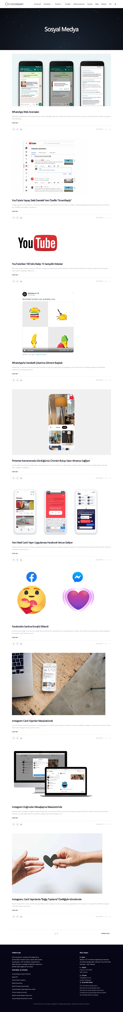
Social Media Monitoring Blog (89, 995)
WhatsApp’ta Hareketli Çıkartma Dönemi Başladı (37, 362)
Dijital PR (15, 977)
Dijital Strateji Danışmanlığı (20, 986)
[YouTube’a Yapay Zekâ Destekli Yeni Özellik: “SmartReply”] (50, 166)
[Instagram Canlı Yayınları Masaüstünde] (58, 684)
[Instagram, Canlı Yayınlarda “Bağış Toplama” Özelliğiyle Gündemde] (57, 863)
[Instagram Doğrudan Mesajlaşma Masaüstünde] (52, 774)
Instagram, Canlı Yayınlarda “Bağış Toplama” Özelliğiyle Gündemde (46, 899)
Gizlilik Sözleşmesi (85, 980)
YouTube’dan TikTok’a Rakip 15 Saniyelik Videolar (37, 263)
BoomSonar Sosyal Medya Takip (90, 988)
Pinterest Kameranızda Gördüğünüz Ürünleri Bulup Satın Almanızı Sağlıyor (51, 460)
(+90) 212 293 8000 (86, 970)
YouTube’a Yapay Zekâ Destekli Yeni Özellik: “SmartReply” (41, 200)
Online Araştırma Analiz (19, 992)
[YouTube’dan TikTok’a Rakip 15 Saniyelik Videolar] (38, 242)
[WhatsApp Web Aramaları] (61, 80)
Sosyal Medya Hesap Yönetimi (21, 974)
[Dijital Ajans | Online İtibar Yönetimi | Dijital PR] (14, 4)
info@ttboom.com (85, 978)
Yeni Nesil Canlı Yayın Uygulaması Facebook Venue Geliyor (42, 542)
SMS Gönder (84, 972)
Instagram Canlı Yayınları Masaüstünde (32, 720)
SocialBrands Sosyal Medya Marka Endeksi (93, 992)
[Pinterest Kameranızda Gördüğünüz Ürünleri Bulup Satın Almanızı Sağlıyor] (61, 422)
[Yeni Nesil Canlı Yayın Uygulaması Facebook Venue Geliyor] (56, 512)
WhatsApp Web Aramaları (25, 111)
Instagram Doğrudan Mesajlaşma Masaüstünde (37, 807)
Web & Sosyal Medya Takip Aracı (22, 995)
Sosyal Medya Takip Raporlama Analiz (23, 989)
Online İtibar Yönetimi (19, 980)
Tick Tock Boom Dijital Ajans (88, 985)
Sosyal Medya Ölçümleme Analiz (22, 998)
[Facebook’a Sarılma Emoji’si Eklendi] (58, 595)
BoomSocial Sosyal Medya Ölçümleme (92, 990)
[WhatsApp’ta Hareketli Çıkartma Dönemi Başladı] (48, 323)
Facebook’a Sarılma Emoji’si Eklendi (30, 626)
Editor (101, 129)
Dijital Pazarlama (17, 983)
